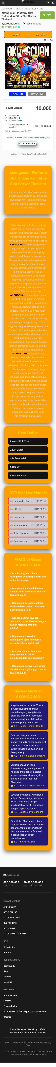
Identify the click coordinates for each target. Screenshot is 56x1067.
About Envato (10, 995)
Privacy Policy (10, 1006)
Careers (7, 1000)
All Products (30, 1032)
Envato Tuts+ (16, 1032)
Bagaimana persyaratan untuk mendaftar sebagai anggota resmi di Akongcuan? (28, 669)
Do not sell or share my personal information (25, 1011)
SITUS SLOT (9, 928)
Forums (7, 976)
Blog (5, 971)
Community (9, 966)
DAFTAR (40, 34)
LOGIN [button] (15, 94)
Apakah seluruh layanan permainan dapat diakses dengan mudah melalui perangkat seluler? (28, 623)
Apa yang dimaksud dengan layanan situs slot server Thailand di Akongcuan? (28, 591)
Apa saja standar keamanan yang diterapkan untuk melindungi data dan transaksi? (27, 654)
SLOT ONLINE (37, 8)
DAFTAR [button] (34, 94)
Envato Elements (18, 1029)
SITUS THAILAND (11, 917)
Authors (7, 952)
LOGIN (16, 34)
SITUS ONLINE (22, 8)
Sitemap (7, 1017)
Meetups (7, 982)
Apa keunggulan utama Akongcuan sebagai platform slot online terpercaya (28, 576)
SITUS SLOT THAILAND (14, 933)
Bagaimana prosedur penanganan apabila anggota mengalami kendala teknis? (25, 639)
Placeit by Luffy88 (36, 1029)
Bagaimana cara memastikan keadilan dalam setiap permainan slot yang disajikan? (27, 606)
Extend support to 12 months (30, 125)
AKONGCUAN (6, 8)
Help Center (9, 947)
